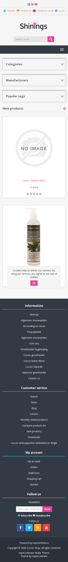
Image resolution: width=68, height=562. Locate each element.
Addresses (34, 472)
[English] (32, 4)
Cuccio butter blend (34, 360)
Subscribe (26, 515)
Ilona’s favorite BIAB (34, 180)
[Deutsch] (35, 4)
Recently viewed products (34, 419)
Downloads (34, 437)
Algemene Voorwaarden (34, 320)
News (34, 402)
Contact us (34, 378)
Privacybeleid (34, 331)
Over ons (34, 343)
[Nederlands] (29, 4)
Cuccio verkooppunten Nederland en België (34, 442)
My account (34, 461)
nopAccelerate (39, 556)
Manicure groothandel (34, 372)
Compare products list (34, 425)
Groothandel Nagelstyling (34, 349)
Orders (34, 467)
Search (34, 396)
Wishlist (34, 484)
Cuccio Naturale (34, 366)
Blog (34, 408)
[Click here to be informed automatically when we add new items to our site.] (65, 108)
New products (34, 431)
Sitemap (34, 314)
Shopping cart (34, 478)
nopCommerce (41, 542)
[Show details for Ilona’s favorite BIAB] (34, 147)
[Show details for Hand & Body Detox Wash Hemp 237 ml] (34, 236)
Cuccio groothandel (34, 355)
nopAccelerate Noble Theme (34, 552)
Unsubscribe (43, 515)
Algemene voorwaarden (34, 337)
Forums (34, 413)
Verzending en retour (34, 326)
